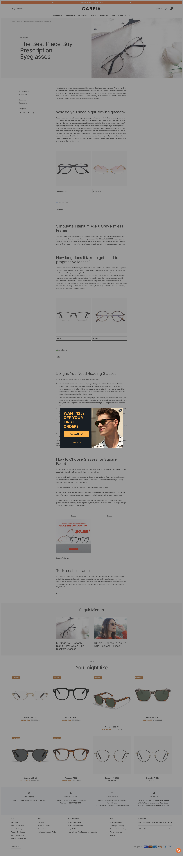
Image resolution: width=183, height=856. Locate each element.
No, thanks (76, 442)
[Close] (120, 410)
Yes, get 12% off (76, 434)
